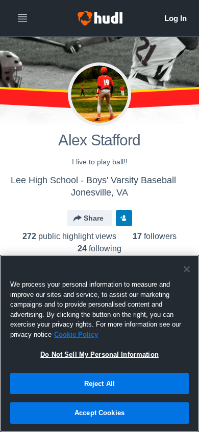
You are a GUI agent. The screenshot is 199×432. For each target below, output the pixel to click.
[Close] (187, 269)
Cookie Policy (76, 334)
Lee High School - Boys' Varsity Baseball (93, 180)
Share (94, 218)
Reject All (99, 383)
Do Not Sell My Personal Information (99, 354)
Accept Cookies (99, 413)
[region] (99, 343)
